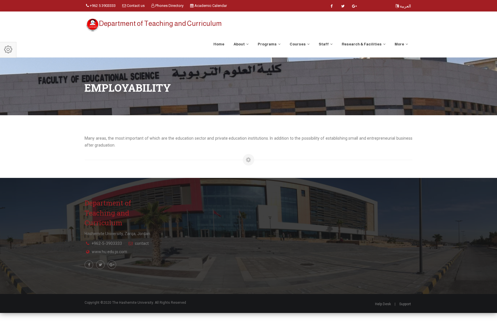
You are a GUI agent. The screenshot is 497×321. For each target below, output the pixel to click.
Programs (267, 44)
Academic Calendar (210, 5)
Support (405, 304)
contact (142, 243)
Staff (324, 44)
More (400, 44)
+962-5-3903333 (106, 243)
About (239, 44)
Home (218, 44)
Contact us (135, 5)
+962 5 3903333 (102, 5)
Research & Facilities (362, 44)
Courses (298, 44)
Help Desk (383, 304)
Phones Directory (168, 5)
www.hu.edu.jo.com (109, 251)
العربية (405, 6)
